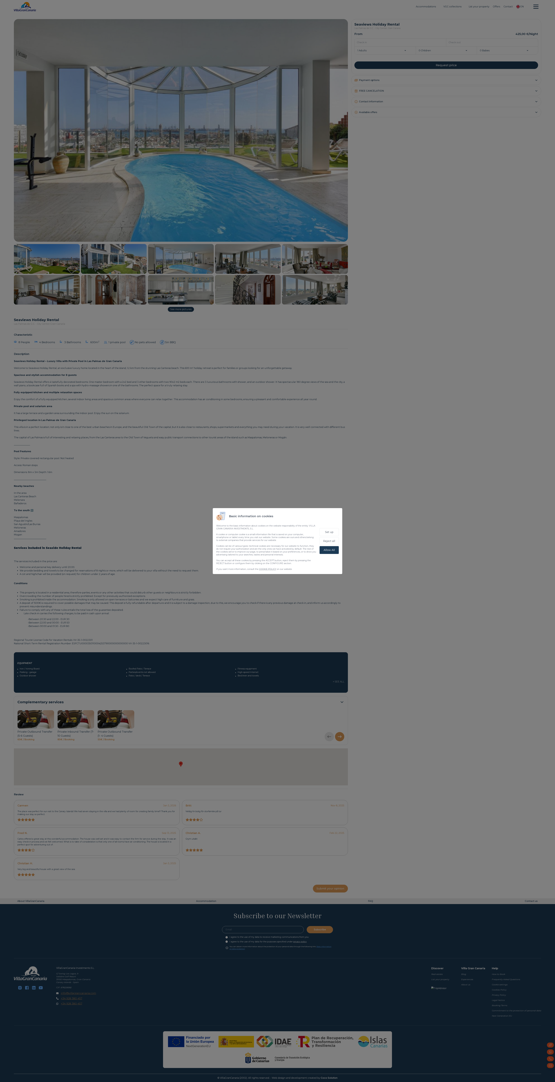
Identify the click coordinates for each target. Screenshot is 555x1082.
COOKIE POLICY (267, 569)
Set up (329, 532)
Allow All (329, 550)
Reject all (329, 541)
